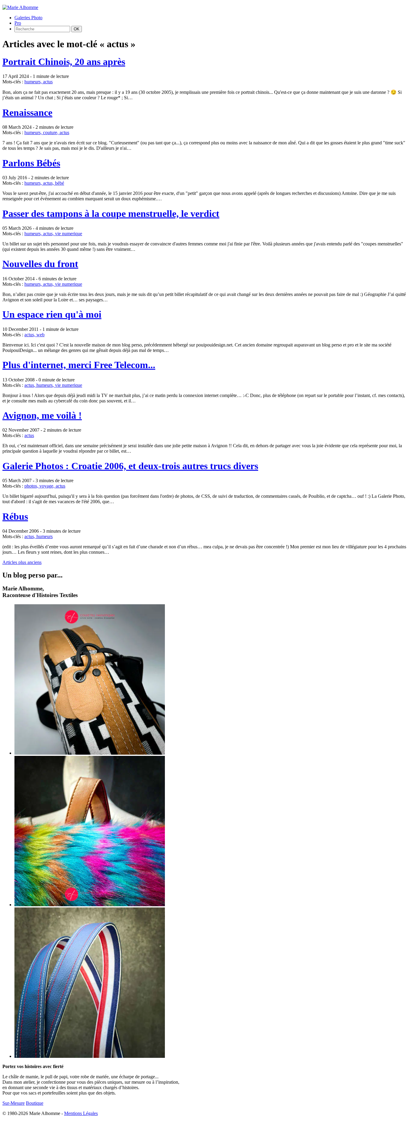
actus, (49, 183)
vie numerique (68, 233)
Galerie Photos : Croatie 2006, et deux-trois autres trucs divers (130, 465)
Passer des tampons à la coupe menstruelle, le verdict (110, 213)
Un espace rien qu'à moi (51, 314)
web (40, 334)
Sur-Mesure (13, 1103)
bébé (59, 183)
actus (48, 81)
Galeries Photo (28, 17)
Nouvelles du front (40, 263)
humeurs (44, 536)
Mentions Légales (81, 1113)
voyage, (47, 485)
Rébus (15, 516)
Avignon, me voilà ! (42, 415)
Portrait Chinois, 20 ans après (63, 61)
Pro (17, 23)
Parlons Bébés (31, 163)
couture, (51, 132)
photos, (31, 485)
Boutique (34, 1103)
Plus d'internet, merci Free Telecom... (78, 364)
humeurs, (33, 81)
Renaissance (27, 112)
